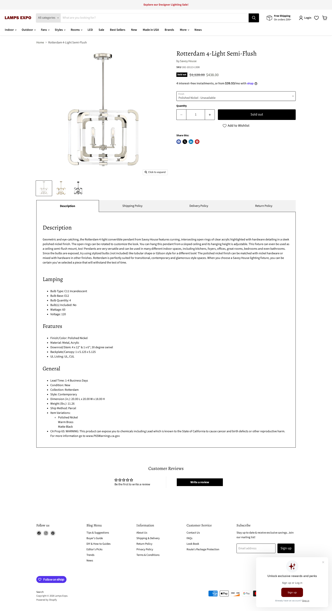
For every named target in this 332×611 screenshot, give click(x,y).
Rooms (75, 30)
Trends (90, 555)
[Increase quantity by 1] (210, 114)
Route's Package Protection (203, 549)
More (183, 30)
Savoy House (188, 61)
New (134, 30)
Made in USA (151, 30)
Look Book (193, 544)
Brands (169, 30)
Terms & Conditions (147, 555)
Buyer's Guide (94, 538)
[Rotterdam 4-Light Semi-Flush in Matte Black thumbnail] (78, 188)
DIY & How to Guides (98, 544)
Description (67, 206)
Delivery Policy (198, 206)
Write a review (199, 482)
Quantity (181, 105)
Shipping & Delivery (148, 538)
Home (40, 42)
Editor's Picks (94, 549)
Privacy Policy (144, 549)
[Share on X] (185, 141)
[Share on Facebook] (178, 141)
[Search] (254, 17)
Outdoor (28, 30)
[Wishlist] (316, 18)
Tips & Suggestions (97, 533)
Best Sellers (117, 30)
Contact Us (193, 533)
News (198, 30)
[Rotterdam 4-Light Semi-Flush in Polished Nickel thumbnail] (44, 188)
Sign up (286, 548)
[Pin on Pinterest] (197, 141)
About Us (141, 533)
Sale (101, 30)
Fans (44, 30)
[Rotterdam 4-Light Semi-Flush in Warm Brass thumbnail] (61, 188)
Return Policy (263, 206)
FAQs (189, 538)
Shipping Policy (132, 206)
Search (40, 592)
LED (90, 30)
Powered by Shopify (46, 600)
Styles (59, 30)
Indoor (9, 30)
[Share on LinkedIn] (191, 141)
